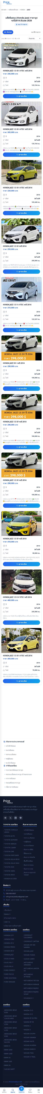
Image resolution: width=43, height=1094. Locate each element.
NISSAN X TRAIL (30, 1057)
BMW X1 (7, 1046)
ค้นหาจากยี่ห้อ (28, 849)
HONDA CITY (9, 935)
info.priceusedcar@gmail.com (17, 897)
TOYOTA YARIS (9, 871)
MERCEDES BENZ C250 (10, 1029)
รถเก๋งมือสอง (10, 750)
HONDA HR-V (9, 951)
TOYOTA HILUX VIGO (11, 863)
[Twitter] (10, 818)
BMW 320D (8, 1050)
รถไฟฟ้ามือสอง (11, 746)
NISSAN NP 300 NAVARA (29, 946)
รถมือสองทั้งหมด (13, 10)
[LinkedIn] (15, 818)
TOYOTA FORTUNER (11, 855)
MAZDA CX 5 (28, 1014)
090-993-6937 (11, 893)
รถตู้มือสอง (9, 759)
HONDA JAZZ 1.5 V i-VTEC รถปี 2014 (17, 305)
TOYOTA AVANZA (10, 844)
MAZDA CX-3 (28, 1010)
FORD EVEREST (9, 970)
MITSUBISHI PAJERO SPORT (31, 993)
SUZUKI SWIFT (9, 1069)
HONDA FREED (9, 947)
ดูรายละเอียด (23, 96)
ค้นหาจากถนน (29, 865)
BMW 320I (8, 1061)
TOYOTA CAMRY (10, 848)
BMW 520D (8, 1054)
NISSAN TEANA (29, 955)
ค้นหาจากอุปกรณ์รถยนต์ (30, 873)
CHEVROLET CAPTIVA (31, 941)
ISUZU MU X (8, 966)
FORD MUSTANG (10, 978)
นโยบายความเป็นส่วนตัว (12, 926)
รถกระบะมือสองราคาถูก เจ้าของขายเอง (19, 774)
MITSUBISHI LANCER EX (31, 969)
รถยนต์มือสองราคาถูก (13, 783)
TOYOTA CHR (9, 851)
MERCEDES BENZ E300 (10, 1035)
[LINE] (21, 818)
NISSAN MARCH (30, 1049)
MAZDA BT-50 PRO (30, 1018)
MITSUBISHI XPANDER (28, 963)
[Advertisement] (21, 713)
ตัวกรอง (9, 32)
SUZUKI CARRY (29, 959)
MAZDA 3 (27, 1030)
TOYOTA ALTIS (9, 836)
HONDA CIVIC (9, 939)
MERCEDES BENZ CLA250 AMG (10, 1017)
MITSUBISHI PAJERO (31, 988)
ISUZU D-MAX (9, 959)
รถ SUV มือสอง (10, 763)
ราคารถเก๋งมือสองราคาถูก (14, 770)
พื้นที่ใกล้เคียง (28, 861)
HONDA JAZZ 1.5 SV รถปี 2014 (14, 246)
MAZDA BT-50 (29, 1022)
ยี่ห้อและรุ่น (27, 853)
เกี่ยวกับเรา (8, 910)
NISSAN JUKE (28, 951)
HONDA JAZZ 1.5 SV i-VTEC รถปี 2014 (17, 71)
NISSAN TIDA (29, 1053)
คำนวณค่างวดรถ (10, 918)
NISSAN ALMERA (30, 1045)
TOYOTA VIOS (9, 867)
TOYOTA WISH (9, 875)
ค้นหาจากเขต (28, 869)
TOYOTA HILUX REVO (12, 859)
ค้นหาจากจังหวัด (29, 857)
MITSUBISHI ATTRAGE (28, 975)
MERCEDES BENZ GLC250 (10, 1041)
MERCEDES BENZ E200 (10, 1011)
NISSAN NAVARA (30, 1037)
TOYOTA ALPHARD (11, 840)
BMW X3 (7, 1058)
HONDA (22, 10)
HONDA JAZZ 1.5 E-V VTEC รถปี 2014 (17, 597)
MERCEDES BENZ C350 (10, 1023)
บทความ (7, 922)
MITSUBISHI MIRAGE (31, 984)
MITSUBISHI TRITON (31, 980)
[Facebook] (5, 818)
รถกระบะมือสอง (11, 754)
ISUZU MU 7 (8, 962)
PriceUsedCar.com (15, 1082)
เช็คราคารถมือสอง (12, 787)
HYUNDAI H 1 (29, 998)
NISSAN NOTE (29, 1041)
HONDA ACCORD (10, 879)
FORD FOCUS (9, 974)
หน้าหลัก (3, 10)
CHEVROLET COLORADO (28, 936)
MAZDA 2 (27, 1026)
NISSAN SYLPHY (29, 1034)
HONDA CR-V (9, 943)
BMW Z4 (7, 1065)
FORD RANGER (9, 982)
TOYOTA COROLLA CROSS (11, 831)
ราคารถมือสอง (11, 778)
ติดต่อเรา (7, 914)
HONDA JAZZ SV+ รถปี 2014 (14, 363)
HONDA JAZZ (9, 955)
